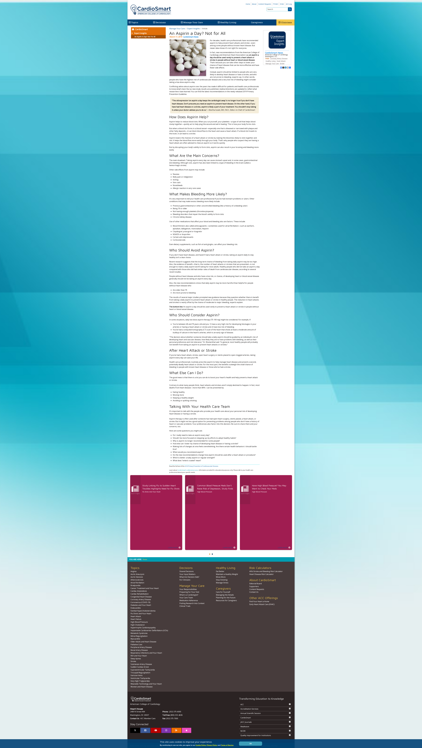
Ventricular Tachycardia (140, 678)
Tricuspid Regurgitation (140, 672)
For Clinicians (184, 580)
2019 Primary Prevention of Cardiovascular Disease (201, 466)
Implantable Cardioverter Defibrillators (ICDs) (149, 630)
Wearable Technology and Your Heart (146, 684)
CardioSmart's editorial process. (188, 470)
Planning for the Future (225, 597)
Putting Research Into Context (191, 603)
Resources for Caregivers (226, 600)
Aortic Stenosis (137, 577)
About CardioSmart (262, 580)
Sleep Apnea (136, 658)
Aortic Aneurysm (137, 574)
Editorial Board (255, 583)
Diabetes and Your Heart (141, 605)
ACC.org (289, 4)
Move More (221, 577)
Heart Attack (281, 61)
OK (250, 743)
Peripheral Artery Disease (141, 647)
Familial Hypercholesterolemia (143, 611)
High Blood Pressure (139, 622)
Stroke (282, 64)
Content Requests (264, 4)
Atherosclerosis (137, 580)
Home (248, 4)
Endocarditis (136, 608)
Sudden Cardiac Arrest (140, 667)
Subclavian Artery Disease (141, 664)
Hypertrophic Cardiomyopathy (143, 627)
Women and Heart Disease (142, 686)
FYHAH (275, 4)
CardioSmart (141, 29)
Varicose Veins (137, 675)
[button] (129, 22)
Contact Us (253, 592)
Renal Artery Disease (139, 650)
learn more (173, 548)
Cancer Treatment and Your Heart (145, 588)
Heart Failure (136, 619)
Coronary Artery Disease (278, 58)
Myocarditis (135, 639)
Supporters (254, 586)
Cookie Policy (201, 745)
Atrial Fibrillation (137, 582)
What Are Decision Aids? (189, 577)
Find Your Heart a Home (259, 601)
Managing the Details (225, 595)
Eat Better (220, 571)
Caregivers (257, 22)
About (254, 4)
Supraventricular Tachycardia (143, 670)
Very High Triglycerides (140, 681)
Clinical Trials (184, 606)
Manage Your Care (193, 22)
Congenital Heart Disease (141, 597)
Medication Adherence (188, 600)
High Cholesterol (138, 625)
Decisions (161, 22)
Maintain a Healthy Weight (227, 574)
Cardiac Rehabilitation (140, 594)
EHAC (282, 4)
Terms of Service (227, 745)
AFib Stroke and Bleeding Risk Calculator (266, 571)
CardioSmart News (190, 37)
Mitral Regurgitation (139, 636)
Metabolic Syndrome (139, 633)
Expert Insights (140, 33)
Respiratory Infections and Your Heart (146, 653)
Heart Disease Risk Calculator (261, 574)
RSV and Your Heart (139, 656)
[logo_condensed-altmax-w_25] (180, 699)
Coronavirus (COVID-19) (140, 602)
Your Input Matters (187, 574)
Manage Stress (222, 582)
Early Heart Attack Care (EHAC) (262, 604)
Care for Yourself (223, 592)
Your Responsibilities (188, 589)
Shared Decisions (186, 571)
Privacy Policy (212, 745)
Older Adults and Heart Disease (143, 641)
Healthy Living (228, 22)
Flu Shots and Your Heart (141, 613)
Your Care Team (186, 597)
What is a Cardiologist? (188, 595)
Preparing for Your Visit (189, 592)
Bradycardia (135, 585)
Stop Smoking (221, 580)
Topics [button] (134, 22)
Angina (133, 571)
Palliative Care (136, 644)
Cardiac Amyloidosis (139, 591)
